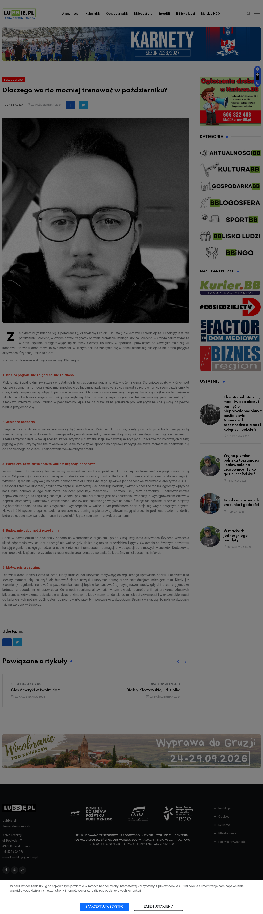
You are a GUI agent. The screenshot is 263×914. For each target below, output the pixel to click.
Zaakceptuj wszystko (104, 906)
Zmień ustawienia (158, 906)
